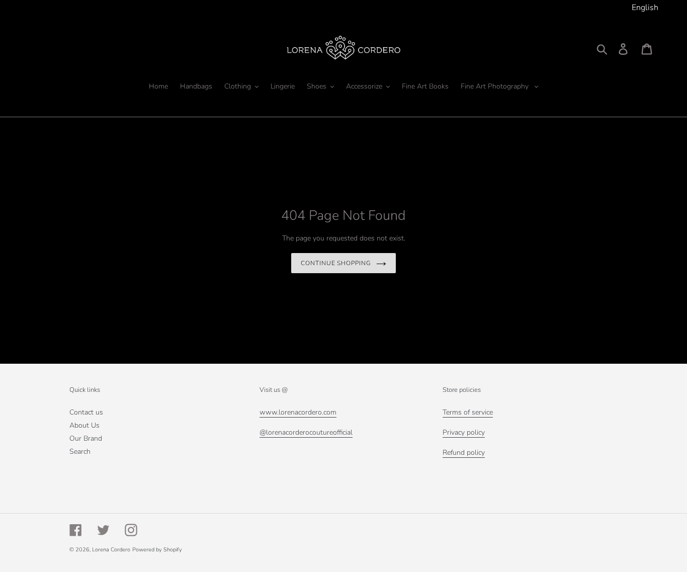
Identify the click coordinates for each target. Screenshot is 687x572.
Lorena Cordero (111, 549)
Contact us (86, 412)
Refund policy (464, 452)
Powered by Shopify (157, 549)
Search (80, 451)
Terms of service (468, 412)
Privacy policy (464, 432)
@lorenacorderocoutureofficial (306, 432)
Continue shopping (336, 263)
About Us (84, 425)
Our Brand (85, 438)
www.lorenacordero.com (298, 412)
